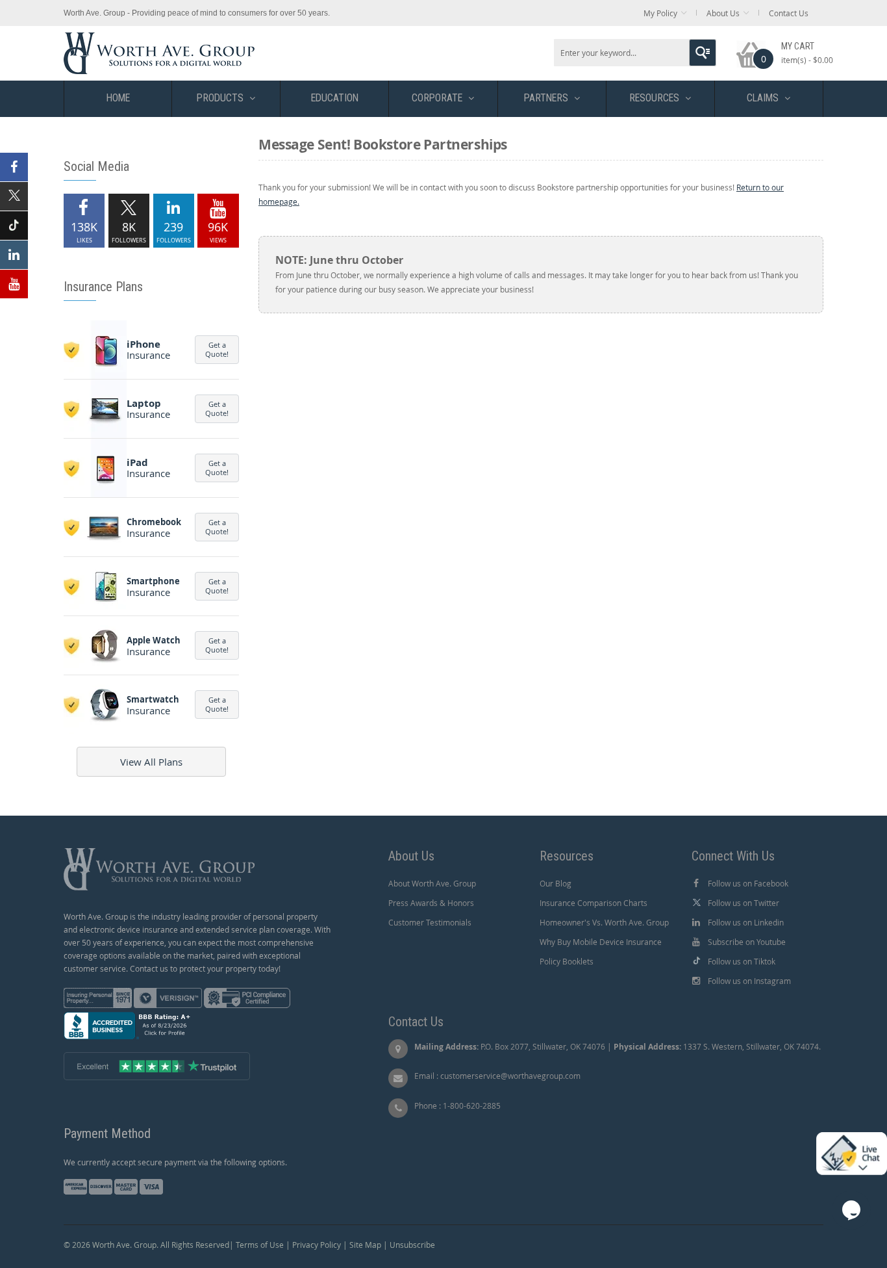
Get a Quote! (217, 349)
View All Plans (151, 761)
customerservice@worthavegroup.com (510, 1075)
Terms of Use (260, 1244)
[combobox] (635, 52)
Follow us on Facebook (748, 883)
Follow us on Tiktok (741, 961)
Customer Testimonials (429, 922)
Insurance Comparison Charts (593, 903)
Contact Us (788, 13)
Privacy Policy (316, 1244)
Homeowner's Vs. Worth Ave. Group (604, 922)
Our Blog (555, 883)
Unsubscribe (412, 1244)
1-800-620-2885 (472, 1105)
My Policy (660, 13)
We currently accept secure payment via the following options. (175, 1162)
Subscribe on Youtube (747, 942)
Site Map (365, 1244)
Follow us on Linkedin (746, 922)
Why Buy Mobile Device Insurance (601, 942)
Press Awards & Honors (431, 903)
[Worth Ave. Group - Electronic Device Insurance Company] (159, 38)
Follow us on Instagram (749, 981)
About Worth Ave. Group (432, 883)
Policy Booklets (566, 961)
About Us (723, 13)
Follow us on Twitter (743, 903)
